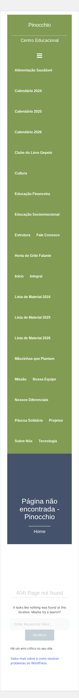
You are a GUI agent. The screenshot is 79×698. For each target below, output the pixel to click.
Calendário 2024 (28, 91)
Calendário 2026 (28, 132)
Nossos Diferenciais (31, 400)
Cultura (21, 173)
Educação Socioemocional (37, 214)
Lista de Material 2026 (32, 338)
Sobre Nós (23, 441)
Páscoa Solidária (29, 420)
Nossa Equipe (44, 379)
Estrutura (22, 235)
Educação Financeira (32, 194)
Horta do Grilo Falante (33, 256)
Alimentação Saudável (33, 70)
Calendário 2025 (28, 111)
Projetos (56, 420)
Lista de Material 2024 (32, 297)
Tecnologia (48, 441)
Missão (21, 379)
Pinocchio (39, 25)
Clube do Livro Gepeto (33, 153)
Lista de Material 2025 (32, 317)
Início (19, 276)
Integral (36, 276)
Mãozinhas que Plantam (34, 359)
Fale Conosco (48, 235)
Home (39, 531)
